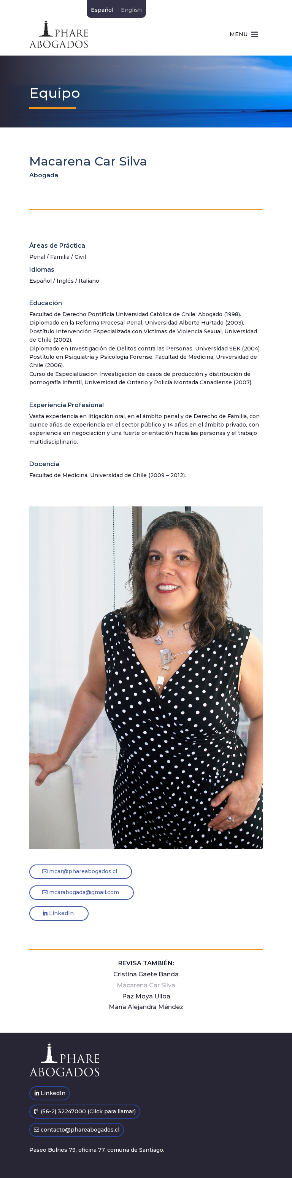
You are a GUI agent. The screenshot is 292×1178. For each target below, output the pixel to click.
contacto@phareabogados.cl (80, 1129)
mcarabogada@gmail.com (84, 892)
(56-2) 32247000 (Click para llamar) (88, 1111)
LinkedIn (61, 913)
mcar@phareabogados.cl (83, 871)
